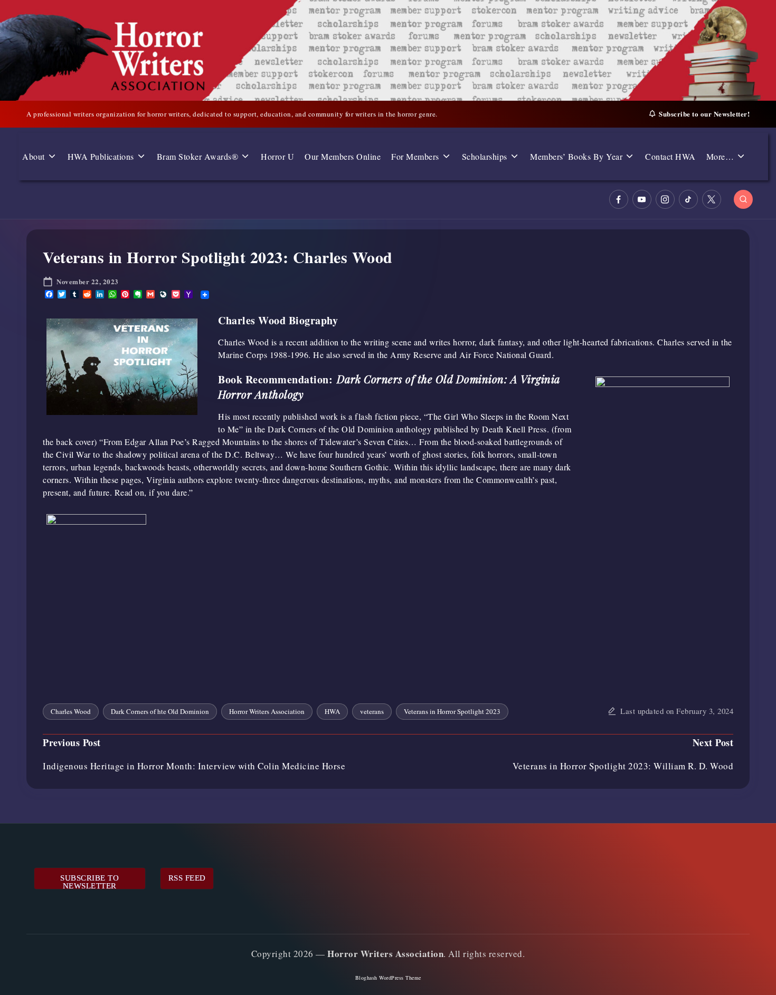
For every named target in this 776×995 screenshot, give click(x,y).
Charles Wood (71, 711)
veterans (372, 711)
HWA (332, 711)
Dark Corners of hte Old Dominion (160, 711)
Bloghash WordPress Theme (388, 977)
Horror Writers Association (267, 711)
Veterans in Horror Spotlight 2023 (452, 711)
